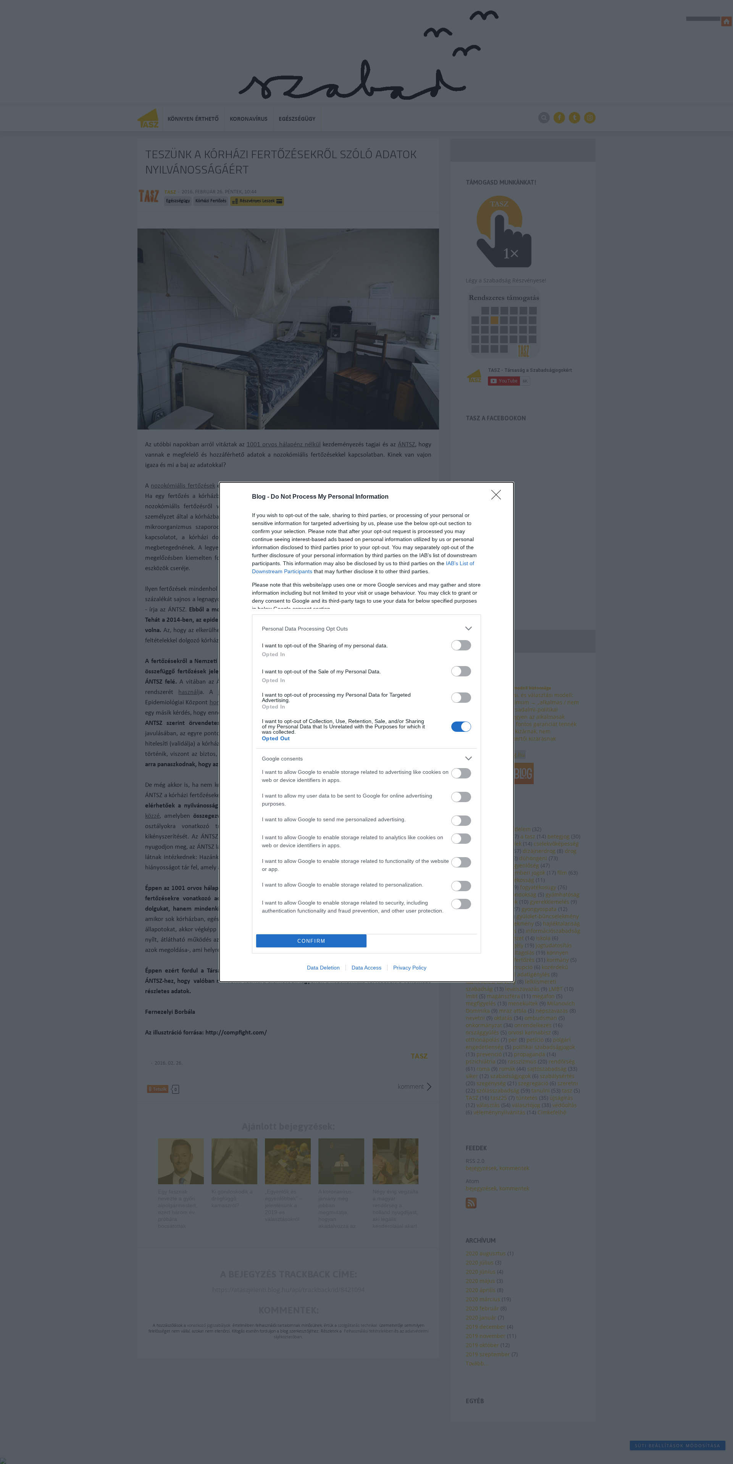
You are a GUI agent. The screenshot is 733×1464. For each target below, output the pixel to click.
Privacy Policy (409, 968)
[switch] (461, 645)
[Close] (498, 497)
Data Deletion (323, 968)
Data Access (366, 968)
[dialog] (366, 732)
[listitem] (366, 628)
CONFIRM (311, 941)
